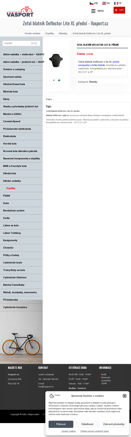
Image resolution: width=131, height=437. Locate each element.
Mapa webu (33, 414)
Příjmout (61, 424)
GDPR (104, 383)
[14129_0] (55, 80)
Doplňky (50, 33)
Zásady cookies (69, 431)
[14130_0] (60, 80)
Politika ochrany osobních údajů (95, 431)
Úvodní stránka (32, 33)
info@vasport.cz (46, 386)
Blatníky (63, 33)
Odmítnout (87, 424)
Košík (103, 374)
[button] (124, 395)
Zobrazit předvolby (113, 424)
